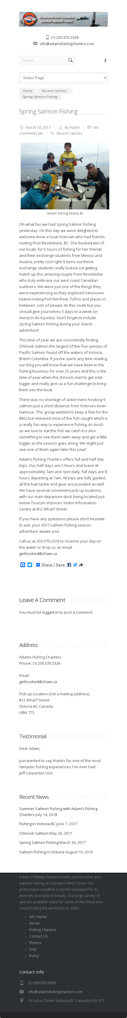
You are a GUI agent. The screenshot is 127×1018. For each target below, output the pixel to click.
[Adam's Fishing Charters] (63, 25)
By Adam (72, 127)
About (34, 923)
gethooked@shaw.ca (38, 553)
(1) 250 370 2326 (65, 37)
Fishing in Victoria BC (37, 823)
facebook (105, 60)
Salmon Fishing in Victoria (41, 852)
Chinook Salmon (33, 833)
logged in (50, 612)
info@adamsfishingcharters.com (67, 43)
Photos (35, 942)
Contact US (38, 936)
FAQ (32, 949)
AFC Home (38, 916)
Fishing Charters (42, 929)
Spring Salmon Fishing (38, 842)
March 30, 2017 (38, 127)
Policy (34, 955)
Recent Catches (69, 133)
